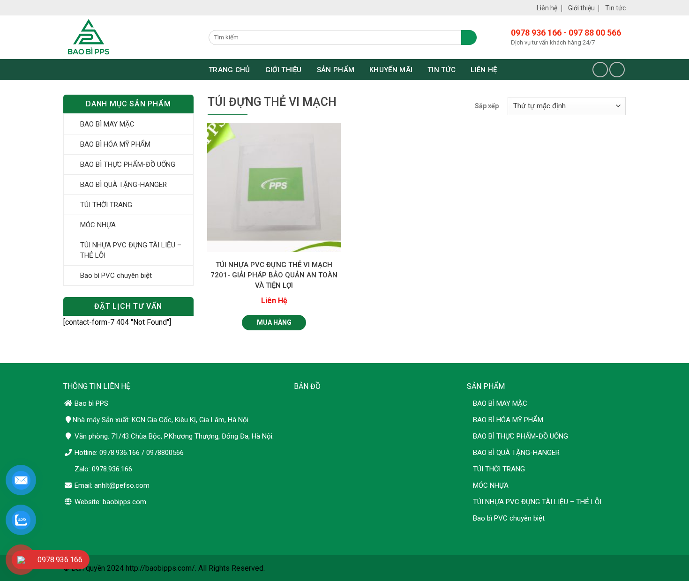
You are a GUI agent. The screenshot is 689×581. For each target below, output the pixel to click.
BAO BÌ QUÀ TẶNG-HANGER (123, 184)
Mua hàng (274, 322)
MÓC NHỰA (98, 225)
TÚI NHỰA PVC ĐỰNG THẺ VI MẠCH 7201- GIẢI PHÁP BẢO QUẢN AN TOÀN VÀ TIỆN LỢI (273, 275)
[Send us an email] (617, 69)
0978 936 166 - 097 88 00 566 (566, 32)
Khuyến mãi (390, 70)
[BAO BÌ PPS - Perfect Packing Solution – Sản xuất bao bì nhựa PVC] (129, 37)
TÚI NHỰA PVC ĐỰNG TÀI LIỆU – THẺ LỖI (130, 250)
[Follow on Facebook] (600, 69)
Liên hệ (547, 8)
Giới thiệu (581, 8)
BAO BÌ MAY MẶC (107, 124)
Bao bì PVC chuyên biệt (116, 275)
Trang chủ (229, 70)
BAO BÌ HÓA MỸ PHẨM (115, 144)
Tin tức (615, 8)
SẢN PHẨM (335, 70)
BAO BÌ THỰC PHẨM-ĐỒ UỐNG (127, 164)
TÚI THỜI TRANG (106, 205)
